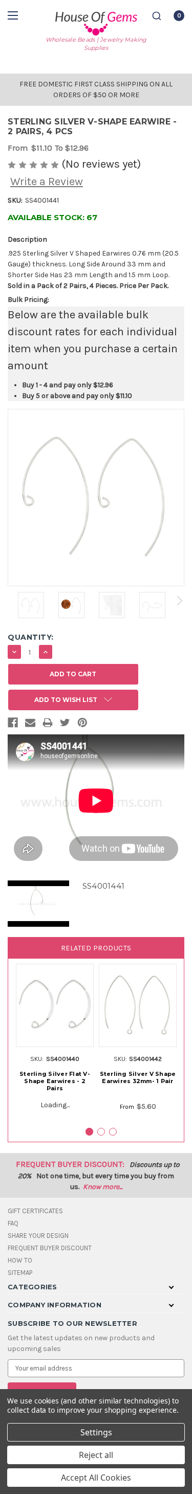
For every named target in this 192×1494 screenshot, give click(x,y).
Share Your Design (38, 1235)
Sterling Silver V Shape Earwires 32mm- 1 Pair (138, 1077)
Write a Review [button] (46, 181)
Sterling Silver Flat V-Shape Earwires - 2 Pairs (54, 1081)
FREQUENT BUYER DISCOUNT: (70, 1164)
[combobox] (156, 16)
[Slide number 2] (101, 1132)
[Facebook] (13, 724)
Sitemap (20, 1272)
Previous (12, 600)
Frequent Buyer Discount (50, 1248)
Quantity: (31, 637)
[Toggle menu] (14, 15)
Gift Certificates (35, 1211)
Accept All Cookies (96, 1477)
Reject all (96, 1455)
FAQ (13, 1223)
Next (179, 600)
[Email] (30, 724)
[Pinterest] (82, 724)
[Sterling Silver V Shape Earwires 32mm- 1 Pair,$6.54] (138, 1005)
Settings (96, 1432)
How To (20, 1260)
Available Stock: (52, 217)
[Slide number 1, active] (89, 1132)
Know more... (102, 1186)
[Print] (47, 724)
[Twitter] (65, 724)
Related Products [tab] (96, 948)
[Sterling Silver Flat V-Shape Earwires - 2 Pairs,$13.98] (55, 1005)
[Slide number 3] (113, 1132)
